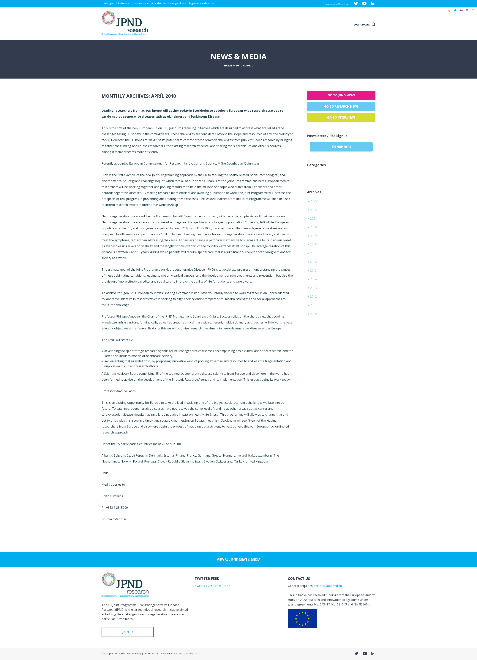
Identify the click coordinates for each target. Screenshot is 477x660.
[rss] (473, 12)
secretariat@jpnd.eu (337, 4)
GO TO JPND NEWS (341, 95)
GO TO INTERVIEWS (341, 117)
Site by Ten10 (193, 653)
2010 (239, 65)
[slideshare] (449, 12)
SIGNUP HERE (341, 147)
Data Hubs (362, 24)
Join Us (127, 632)
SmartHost (178, 653)
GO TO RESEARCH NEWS (341, 106)
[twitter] (455, 12)
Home (228, 65)
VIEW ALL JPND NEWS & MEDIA (238, 559)
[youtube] (467, 12)
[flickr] (461, 12)
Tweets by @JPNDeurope (212, 586)
